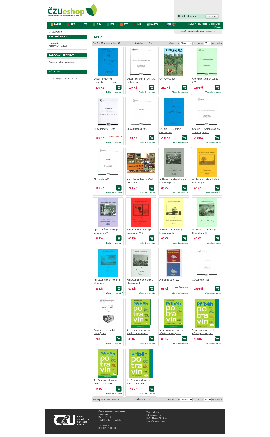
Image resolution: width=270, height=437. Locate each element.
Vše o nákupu (152, 412)
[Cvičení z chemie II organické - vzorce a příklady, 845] (108, 62)
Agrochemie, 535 (200, 280)
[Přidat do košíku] (119, 87)
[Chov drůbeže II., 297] (108, 112)
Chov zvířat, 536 (167, 79)
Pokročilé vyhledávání (156, 421)
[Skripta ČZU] (72, 10)
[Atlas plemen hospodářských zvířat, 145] (141, 162)
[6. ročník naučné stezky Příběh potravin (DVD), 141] (141, 313)
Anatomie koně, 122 (169, 280)
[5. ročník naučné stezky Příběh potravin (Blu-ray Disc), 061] (206, 313)
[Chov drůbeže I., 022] (141, 112)
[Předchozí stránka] (145, 43)
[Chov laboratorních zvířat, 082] (206, 62)
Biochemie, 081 (101, 179)
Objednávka (214, 24)
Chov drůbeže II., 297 (104, 129)
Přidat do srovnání (114, 92)
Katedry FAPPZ (56, 46)
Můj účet (192, 24)
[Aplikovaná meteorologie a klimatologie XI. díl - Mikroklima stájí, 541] (206, 162)
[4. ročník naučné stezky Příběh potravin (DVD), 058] (108, 363)
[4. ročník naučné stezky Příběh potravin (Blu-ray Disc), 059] (141, 363)
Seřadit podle (174, 43)
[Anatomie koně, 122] (173, 263)
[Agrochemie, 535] (206, 263)
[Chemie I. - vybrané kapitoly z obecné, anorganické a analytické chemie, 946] (206, 112)
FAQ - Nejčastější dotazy (157, 418)
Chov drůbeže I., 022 (137, 129)
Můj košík (202, 24)
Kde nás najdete (153, 415)
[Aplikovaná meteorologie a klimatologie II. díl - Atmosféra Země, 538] (108, 263)
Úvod (51, 32)
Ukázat (200, 43)
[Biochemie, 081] (108, 162)
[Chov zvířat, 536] (173, 62)
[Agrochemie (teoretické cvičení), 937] (108, 313)
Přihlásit (217, 27)
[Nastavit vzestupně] (194, 43)
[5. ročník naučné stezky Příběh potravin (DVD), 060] (173, 313)
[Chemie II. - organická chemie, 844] (173, 112)
